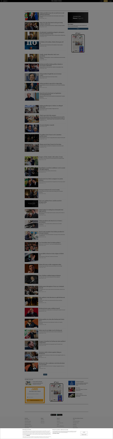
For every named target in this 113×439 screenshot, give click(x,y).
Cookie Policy (28, 435)
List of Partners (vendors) (56, 433)
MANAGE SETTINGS (84, 434)
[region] (56, 433)
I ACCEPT (84, 432)
